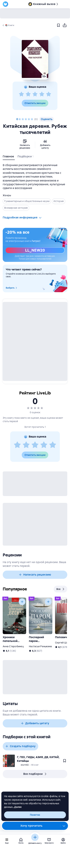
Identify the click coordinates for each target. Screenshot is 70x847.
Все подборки (33, 774)
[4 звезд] (42, 94)
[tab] (9, 157)
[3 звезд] (35, 94)
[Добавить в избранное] (58, 25)
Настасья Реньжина (40, 646)
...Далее (17, 807)
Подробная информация (20, 217)
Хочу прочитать (31, 826)
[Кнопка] (22, 601)
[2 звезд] (28, 94)
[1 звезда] (21, 94)
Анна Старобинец (13, 646)
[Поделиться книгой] (64, 25)
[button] (35, 59)
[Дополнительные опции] (64, 826)
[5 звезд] (48, 94)
